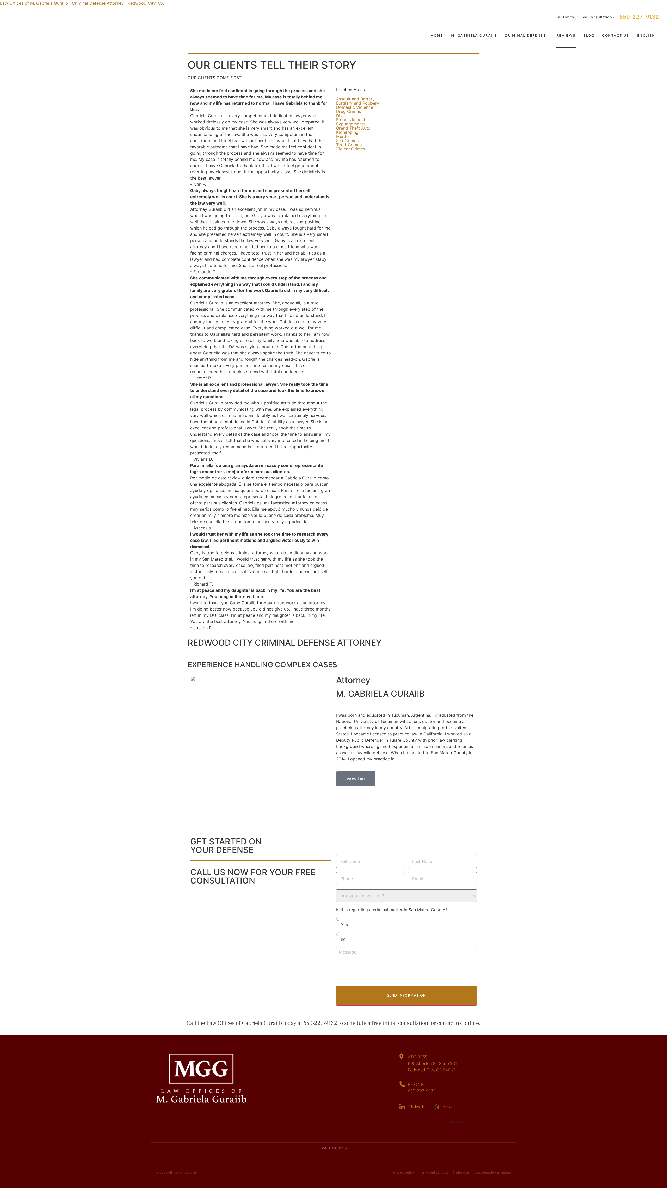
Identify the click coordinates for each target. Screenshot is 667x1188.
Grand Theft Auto (353, 128)
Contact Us (615, 36)
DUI (339, 115)
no (343, 939)
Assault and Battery (355, 99)
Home (437, 36)
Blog (588, 36)
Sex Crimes (347, 140)
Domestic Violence (354, 107)
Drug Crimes (348, 111)
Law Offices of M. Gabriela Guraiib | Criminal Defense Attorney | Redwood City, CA (82, 3)
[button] (526, 35)
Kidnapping (347, 132)
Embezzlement (350, 120)
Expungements (350, 124)
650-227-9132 (639, 17)
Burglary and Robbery (357, 103)
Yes (344, 925)
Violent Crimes (350, 149)
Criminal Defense (525, 36)
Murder (343, 136)
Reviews (566, 36)
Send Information (406, 996)
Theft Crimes (349, 145)
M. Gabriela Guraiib (474, 36)
